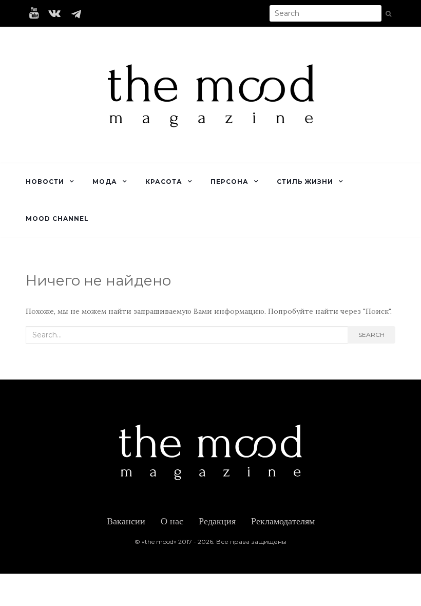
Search (371, 334)
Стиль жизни (305, 181)
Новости (45, 181)
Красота (163, 181)
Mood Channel (57, 218)
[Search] (388, 14)
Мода (104, 181)
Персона (229, 181)
